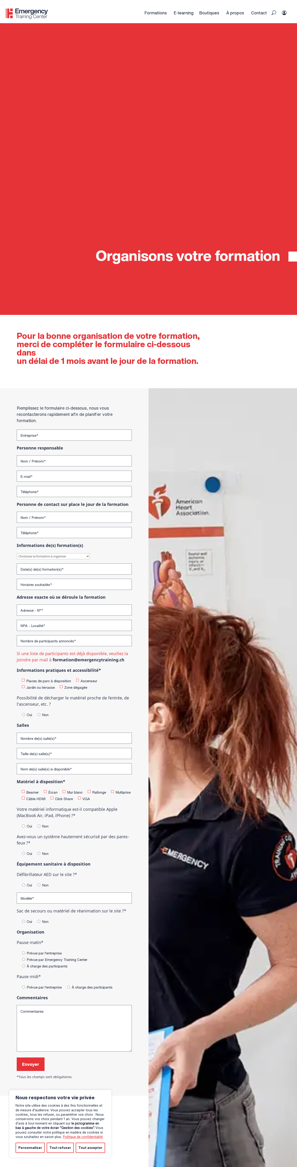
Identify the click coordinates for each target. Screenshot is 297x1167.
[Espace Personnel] (287, 8)
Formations (156, 13)
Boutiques (209, 13)
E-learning (184, 13)
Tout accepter (90, 1147)
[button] (273, 12)
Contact (259, 13)
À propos (235, 13)
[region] (60, 1124)
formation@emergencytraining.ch (88, 660)
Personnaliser (30, 1147)
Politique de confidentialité (83, 1136)
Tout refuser (60, 1147)
